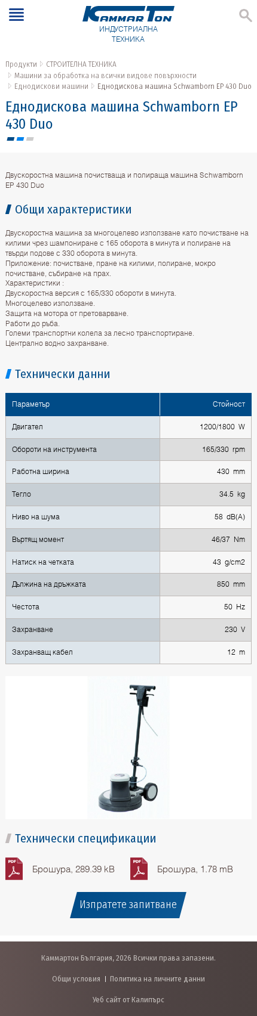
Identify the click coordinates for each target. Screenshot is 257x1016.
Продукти (21, 64)
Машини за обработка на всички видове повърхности (105, 75)
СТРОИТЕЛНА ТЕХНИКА (81, 64)
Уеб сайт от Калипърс (128, 999)
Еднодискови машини (51, 86)
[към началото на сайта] (236, 944)
